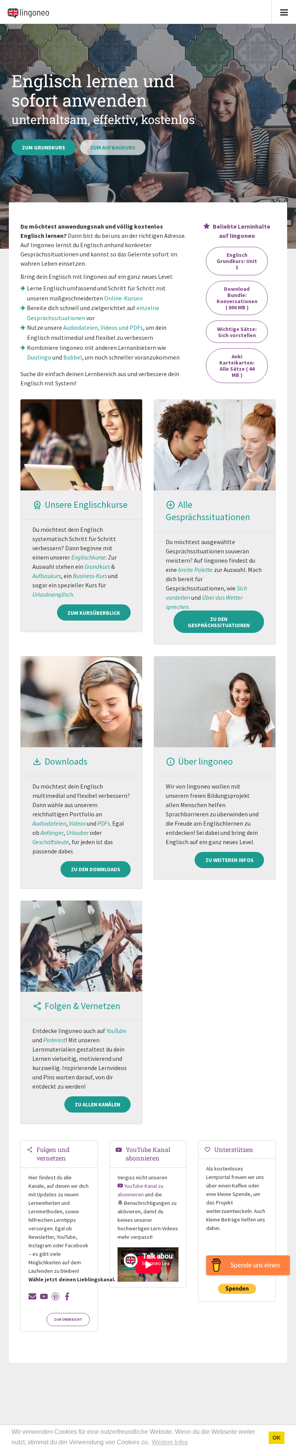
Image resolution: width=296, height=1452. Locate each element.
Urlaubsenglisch (52, 594)
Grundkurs (97, 566)
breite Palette (195, 569)
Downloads (66, 761)
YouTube (116, 1031)
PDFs (104, 823)
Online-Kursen (123, 298)
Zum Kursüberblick (93, 612)
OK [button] (276, 1438)
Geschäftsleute (50, 842)
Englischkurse (88, 557)
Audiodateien (49, 823)
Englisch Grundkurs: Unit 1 (237, 261)
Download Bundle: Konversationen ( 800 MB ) (237, 298)
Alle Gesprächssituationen (208, 511)
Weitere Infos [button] (170, 1442)
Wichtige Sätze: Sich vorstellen (237, 332)
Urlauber (77, 832)
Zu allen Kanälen (97, 1104)
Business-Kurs (90, 576)
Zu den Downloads (95, 869)
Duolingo (39, 357)
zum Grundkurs (43, 147)
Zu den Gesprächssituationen (219, 622)
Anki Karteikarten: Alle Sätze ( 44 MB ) (236, 365)
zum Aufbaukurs (112, 147)
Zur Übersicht (68, 1319)
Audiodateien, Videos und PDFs (103, 327)
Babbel (72, 357)
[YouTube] (44, 1296)
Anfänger (52, 832)
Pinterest (54, 1040)
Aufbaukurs (46, 576)
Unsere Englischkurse (86, 505)
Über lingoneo (205, 761)
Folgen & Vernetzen (82, 1006)
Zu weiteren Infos (229, 860)
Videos (77, 823)
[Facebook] (67, 1296)
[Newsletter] (32, 1296)
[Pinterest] (55, 1296)
